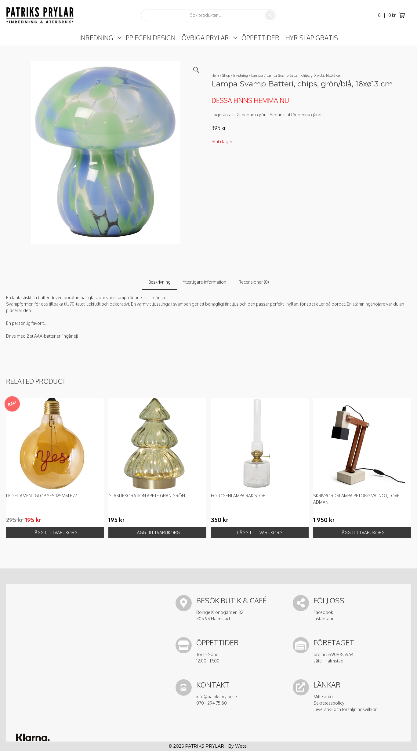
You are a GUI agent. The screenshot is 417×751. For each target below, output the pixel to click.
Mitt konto (323, 696)
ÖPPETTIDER (260, 38)
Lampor (257, 75)
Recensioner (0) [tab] (253, 282)
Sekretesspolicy (329, 703)
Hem (215, 75)
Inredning (96, 38)
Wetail (241, 746)
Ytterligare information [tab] (204, 282)
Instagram (323, 618)
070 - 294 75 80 (211, 703)
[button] (196, 70)
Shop (226, 75)
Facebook (323, 612)
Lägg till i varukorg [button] (55, 532)
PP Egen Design (151, 38)
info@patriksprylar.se (216, 696)
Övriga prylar (205, 38)
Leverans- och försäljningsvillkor (345, 709)
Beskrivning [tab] (159, 282)
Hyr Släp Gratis (311, 38)
